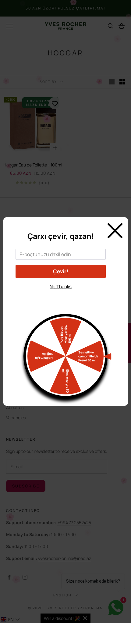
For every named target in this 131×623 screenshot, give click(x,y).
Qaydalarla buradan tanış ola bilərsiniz (61, 297)
